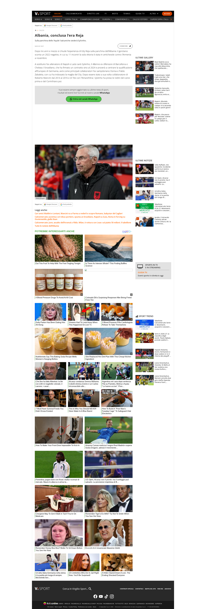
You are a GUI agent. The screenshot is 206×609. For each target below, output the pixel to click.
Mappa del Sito (150, 589)
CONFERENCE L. (122, 19)
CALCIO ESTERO (140, 19)
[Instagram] (112, 598)
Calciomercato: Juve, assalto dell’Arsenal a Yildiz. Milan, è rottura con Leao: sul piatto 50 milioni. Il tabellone (83, 222)
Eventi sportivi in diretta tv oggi (150, 275)
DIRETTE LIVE (93, 13)
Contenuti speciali (127, 589)
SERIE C (58, 19)
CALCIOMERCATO (74, 13)
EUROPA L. (107, 19)
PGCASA (99, 603)
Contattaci (139, 589)
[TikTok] (106, 598)
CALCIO (57, 13)
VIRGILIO (67, 603)
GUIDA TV (140, 13)
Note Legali (58, 607)
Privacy (65, 607)
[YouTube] (101, 598)
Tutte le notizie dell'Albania (47, 226)
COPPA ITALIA (71, 19)
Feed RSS (160, 589)
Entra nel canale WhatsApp (85, 99)
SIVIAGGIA (132, 603)
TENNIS (126, 13)
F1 (106, 13)
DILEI (126, 603)
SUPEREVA (158, 603)
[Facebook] (95, 598)
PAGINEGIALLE (76, 603)
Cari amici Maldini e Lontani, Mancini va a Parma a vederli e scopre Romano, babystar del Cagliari (78, 213)
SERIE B (48, 19)
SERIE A (38, 19)
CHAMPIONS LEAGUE (90, 19)
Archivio (168, 589)
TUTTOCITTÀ (119, 603)
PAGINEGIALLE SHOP (89, 603)
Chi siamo (50, 607)
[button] (171, 19)
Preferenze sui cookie (85, 607)
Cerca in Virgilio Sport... (75, 588)
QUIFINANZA (140, 603)
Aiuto (94, 607)
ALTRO (153, 13)
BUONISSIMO (150, 603)
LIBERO (60, 603)
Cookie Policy (73, 607)
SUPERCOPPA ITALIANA (161, 19)
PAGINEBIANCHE (108, 603)
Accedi (167, 14)
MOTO (115, 13)
